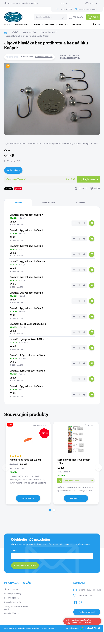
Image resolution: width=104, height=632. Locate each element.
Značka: (70, 58)
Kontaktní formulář (12, 613)
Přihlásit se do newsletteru (25, 565)
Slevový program (11, 3)
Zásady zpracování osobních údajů (16, 607)
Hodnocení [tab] (80, 203)
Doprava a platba (11, 598)
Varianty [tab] (18, 203)
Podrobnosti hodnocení (44, 57)
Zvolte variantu (13, 170)
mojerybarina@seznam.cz (90, 590)
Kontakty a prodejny (29, 3)
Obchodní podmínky (12, 602)
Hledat (64, 17)
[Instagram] (81, 602)
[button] (50, 510)
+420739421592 (86, 595)
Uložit (19, 189)
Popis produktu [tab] (48, 203)
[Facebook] (75, 602)
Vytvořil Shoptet (72, 628)
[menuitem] (8, 25)
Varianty (26, 498)
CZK (92, 3)
